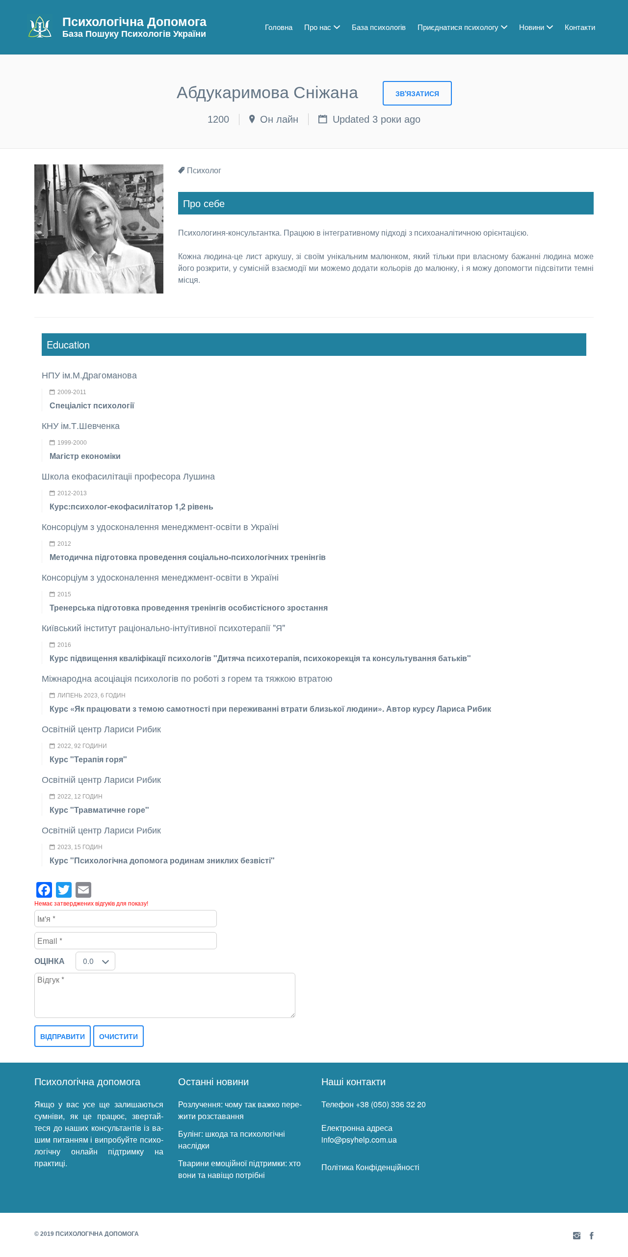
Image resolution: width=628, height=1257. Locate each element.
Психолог (204, 170)
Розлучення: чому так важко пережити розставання (240, 1110)
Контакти (580, 27)
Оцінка (49, 960)
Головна (278, 27)
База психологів (379, 27)
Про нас (317, 27)
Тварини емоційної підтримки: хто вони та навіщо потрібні (239, 1168)
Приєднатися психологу (458, 27)
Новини (531, 27)
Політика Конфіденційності (370, 1167)
